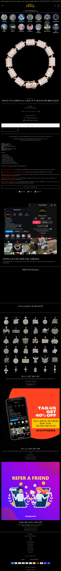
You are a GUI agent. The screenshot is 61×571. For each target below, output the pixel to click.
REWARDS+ (30, 534)
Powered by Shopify (30, 569)
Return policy (30, 545)
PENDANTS (30, 384)
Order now (30, 458)
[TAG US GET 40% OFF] (30, 417)
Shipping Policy (31, 543)
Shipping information (30, 187)
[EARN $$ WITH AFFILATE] (30, 491)
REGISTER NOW (30, 529)
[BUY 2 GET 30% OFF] (30, 345)
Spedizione (27, 107)
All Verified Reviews (30, 542)
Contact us (30, 552)
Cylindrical (30, 98)
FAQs (30, 540)
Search (30, 538)
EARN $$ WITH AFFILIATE (30, 536)
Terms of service (30, 550)
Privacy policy (30, 548)
